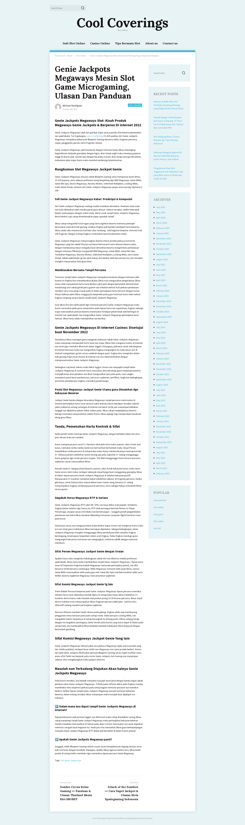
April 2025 (160, 280)
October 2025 (162, 248)
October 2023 (162, 374)
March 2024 (161, 348)
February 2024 (162, 353)
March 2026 (161, 222)
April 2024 (160, 342)
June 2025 (161, 269)
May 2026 (160, 212)
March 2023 (161, 410)
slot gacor (158, 514)
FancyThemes (146, 818)
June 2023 (161, 395)
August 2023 (162, 384)
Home (69, 55)
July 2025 (160, 264)
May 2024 (160, 337)
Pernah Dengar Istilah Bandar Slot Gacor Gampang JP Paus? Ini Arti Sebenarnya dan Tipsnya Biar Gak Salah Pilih (168, 122)
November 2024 (163, 306)
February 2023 (162, 416)
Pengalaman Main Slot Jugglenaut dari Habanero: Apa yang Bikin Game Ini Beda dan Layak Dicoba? (168, 173)
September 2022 (164, 442)
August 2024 (162, 322)
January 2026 (162, 233)
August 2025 (162, 259)
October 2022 (162, 436)
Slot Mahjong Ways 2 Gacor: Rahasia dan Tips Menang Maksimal (167, 140)
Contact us (170, 43)
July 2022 (160, 452)
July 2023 (160, 389)
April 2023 (160, 405)
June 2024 (161, 332)
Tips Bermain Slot (127, 43)
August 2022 (162, 447)
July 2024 (160, 327)
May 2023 (160, 400)
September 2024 (164, 316)
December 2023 (163, 363)
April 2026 (160, 217)
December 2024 (163, 301)
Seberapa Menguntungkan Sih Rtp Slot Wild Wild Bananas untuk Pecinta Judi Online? (168, 156)
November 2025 (163, 243)
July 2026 (160, 207)
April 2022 (160, 463)
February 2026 (162, 228)
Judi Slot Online (74, 43)
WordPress (121, 818)
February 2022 (162, 473)
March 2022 (161, 468)
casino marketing (94, 136)
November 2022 (163, 431)
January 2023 (162, 421)
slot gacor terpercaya (71, 760)
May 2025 (160, 275)
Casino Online (100, 43)
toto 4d (157, 528)
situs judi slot (160, 500)
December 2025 (163, 238)
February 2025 (162, 290)
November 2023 (163, 369)
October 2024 (162, 311)
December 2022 (163, 426)
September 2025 (164, 254)
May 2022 (160, 457)
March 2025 (161, 285)
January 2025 (162, 295)
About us (151, 43)
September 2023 (164, 379)
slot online (158, 507)
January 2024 (162, 358)
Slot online (159, 521)
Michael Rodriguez (72, 105)
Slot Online (81, 55)
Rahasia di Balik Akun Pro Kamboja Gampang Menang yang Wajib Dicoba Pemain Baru (168, 105)
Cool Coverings (122, 22)
